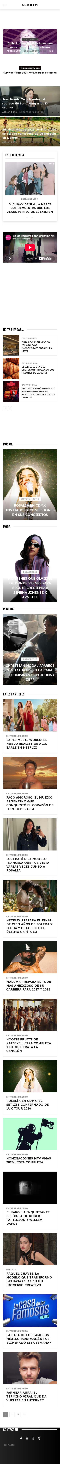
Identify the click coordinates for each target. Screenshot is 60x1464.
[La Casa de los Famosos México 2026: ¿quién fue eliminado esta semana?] (30, 1310)
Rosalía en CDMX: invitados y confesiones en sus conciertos (30, 510)
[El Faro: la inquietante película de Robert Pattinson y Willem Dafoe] (30, 1188)
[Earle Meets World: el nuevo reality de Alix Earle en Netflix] (30, 715)
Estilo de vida (29, 199)
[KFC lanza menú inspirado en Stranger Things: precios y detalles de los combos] (11, 391)
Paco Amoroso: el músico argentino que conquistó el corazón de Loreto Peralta (30, 803)
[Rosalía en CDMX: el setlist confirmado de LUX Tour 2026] (30, 1076)
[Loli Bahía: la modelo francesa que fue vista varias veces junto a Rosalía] (30, 834)
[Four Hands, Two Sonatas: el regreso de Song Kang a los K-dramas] (30, 101)
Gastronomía (29, 338)
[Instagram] (27, 1438)
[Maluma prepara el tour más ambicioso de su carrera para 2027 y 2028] (30, 957)
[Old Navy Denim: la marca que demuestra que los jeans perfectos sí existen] (30, 178)
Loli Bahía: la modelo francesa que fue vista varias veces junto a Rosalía (27, 864)
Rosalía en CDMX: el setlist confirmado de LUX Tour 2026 (27, 1104)
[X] (39, 1438)
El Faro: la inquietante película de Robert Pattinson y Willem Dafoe (28, 1217)
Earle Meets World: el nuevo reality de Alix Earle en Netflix (26, 743)
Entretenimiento (30, 39)
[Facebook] (21, 1438)
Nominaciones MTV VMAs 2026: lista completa (28, 1160)
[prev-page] (27, 218)
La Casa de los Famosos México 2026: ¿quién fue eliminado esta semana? (28, 1339)
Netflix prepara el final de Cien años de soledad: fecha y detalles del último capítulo (29, 926)
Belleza (11, 1270)
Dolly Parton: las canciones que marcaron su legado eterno (30, 45)
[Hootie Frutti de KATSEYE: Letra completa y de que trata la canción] (30, 1015)
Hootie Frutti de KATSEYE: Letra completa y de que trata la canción (28, 1045)
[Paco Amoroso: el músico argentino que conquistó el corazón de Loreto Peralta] (30, 773)
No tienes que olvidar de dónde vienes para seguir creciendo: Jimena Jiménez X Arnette (30, 587)
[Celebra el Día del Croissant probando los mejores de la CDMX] (11, 368)
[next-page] (32, 218)
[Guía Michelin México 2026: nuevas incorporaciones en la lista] (11, 345)
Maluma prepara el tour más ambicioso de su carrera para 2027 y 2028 (28, 985)
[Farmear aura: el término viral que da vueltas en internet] (30, 1368)
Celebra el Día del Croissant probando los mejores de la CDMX (38, 370)
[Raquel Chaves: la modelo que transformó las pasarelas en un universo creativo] (30, 1249)
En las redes (30, 572)
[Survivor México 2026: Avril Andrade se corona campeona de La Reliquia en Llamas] (30, 131)
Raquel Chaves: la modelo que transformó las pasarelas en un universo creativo (29, 1279)
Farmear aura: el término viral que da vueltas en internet (26, 1396)
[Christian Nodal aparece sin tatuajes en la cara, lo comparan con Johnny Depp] (30, 649)
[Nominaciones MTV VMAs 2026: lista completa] (30, 1134)
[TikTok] (33, 1438)
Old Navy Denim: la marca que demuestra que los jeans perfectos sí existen (30, 208)
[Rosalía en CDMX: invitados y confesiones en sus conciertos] (30, 484)
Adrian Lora (14, 51)
